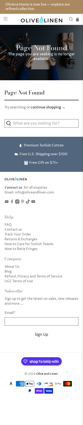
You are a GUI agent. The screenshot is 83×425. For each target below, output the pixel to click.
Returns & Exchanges (21, 239)
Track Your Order (18, 234)
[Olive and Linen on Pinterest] (23, 202)
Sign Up (41, 334)
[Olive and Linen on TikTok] (28, 202)
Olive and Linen (47, 374)
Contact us (13, 229)
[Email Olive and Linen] (7, 202)
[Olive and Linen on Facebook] (12, 202)
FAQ (8, 225)
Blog (8, 271)
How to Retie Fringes (21, 249)
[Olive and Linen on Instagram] (17, 202)
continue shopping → (48, 107)
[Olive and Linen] (41, 19)
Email (10, 312)
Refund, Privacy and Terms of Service (33, 276)
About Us (12, 267)
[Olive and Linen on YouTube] (33, 202)
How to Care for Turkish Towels (29, 244)
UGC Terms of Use (19, 281)
